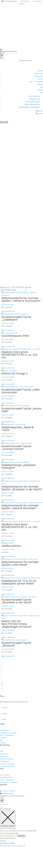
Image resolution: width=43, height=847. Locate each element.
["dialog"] (21, 827)
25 (2, 683)
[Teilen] (5, 804)
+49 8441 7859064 (8, 791)
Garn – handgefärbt (6, 735)
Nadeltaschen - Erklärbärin (29, 107)
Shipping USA (34, 99)
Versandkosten (10, 311)
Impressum (4, 756)
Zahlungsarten (5, 761)
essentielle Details (6, 777)
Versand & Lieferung (7, 764)
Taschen (40, 79)
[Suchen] (2, 55)
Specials (40, 90)
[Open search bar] (1, 50)
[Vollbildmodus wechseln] (3, 804)
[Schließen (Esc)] (7, 804)
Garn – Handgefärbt (36, 82)
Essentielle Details (33, 102)
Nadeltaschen (38, 73)
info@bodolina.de (8, 793)
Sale (41, 87)
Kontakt (26, 1)
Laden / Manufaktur (32, 104)
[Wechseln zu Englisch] (39, 111)
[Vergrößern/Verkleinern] (1, 804)
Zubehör (40, 84)
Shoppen (40, 71)
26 (2, 686)
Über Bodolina (34, 96)
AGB (1, 751)
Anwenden (21, 836)
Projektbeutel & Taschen (8, 733)
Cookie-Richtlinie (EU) (7, 766)
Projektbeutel (38, 76)
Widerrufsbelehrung (6, 759)
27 (2, 688)
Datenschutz (4, 754)
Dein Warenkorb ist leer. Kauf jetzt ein (13, 846)
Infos (41, 93)
